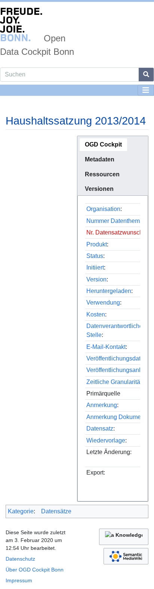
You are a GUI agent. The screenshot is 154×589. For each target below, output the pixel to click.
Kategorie (21, 511)
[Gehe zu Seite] (146, 74)
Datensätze (56, 511)
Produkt (96, 244)
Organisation (103, 209)
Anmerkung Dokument (116, 417)
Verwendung (103, 302)
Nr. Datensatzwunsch (114, 232)
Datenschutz (20, 559)
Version (96, 279)
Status (94, 256)
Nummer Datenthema (114, 221)
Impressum (19, 580)
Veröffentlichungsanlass (118, 370)
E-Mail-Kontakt (106, 347)
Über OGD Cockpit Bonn (35, 570)
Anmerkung (101, 405)
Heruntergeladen (108, 291)
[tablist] (112, 165)
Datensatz (99, 428)
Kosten (95, 314)
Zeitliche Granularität (114, 382)
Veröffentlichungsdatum (117, 358)
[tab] (103, 144)
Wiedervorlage (105, 440)
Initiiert (95, 267)
